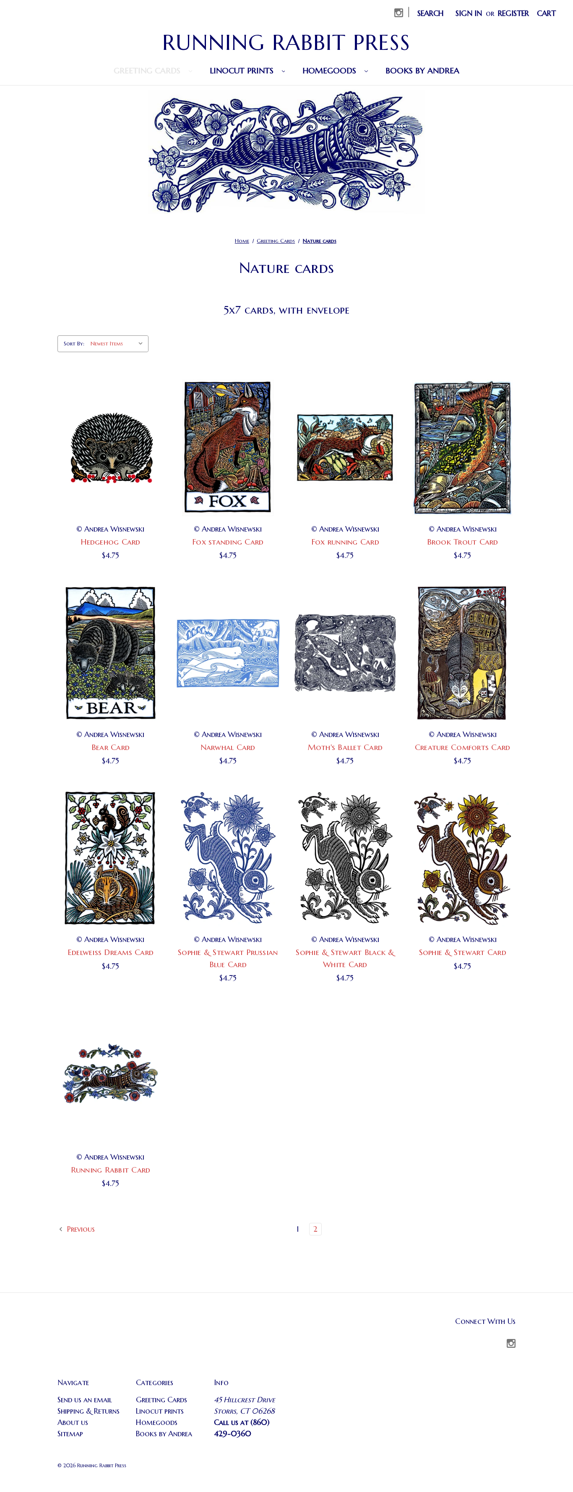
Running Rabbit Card (111, 1170)
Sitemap (70, 1433)
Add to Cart (110, 447)
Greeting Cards (148, 70)
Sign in (469, 13)
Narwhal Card (228, 747)
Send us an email (84, 1399)
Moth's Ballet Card (345, 747)
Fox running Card (345, 542)
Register (513, 13)
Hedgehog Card (110, 542)
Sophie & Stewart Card (462, 952)
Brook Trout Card (462, 542)
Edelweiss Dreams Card (111, 952)
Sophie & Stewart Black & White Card (345, 958)
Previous (80, 1229)
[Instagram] (398, 12)
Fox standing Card (227, 542)
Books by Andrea (422, 70)
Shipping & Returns (88, 1411)
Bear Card (110, 747)
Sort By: (74, 343)
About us (72, 1422)
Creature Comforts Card (462, 747)
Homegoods (330, 70)
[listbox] (118, 344)
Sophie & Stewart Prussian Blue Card (228, 958)
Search (430, 13)
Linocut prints (243, 70)
